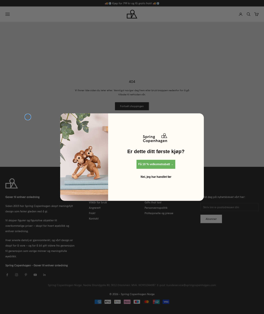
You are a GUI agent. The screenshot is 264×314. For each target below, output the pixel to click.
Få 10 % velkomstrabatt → (155, 164)
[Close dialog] (28, 117)
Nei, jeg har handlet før (156, 176)
